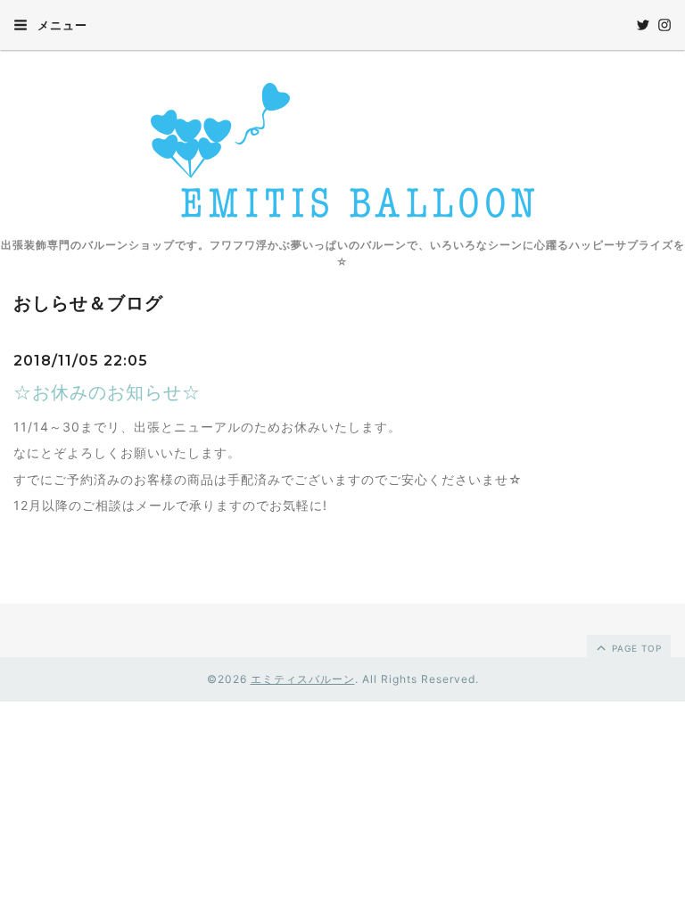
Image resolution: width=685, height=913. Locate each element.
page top (635, 648)
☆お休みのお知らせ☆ (107, 392)
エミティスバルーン (303, 679)
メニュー (60, 25)
